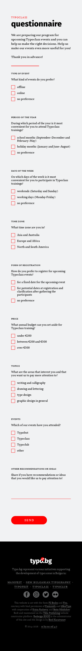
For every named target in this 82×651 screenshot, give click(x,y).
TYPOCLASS (19, 17)
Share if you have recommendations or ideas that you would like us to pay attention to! (38, 476)
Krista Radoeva (40, 609)
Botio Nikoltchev (61, 609)
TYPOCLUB (60, 586)
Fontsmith (50, 606)
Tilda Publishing (51, 613)
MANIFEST (15, 582)
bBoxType (66, 606)
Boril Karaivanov (57, 619)
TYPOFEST (21, 586)
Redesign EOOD (41, 616)
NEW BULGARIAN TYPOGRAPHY (48, 582)
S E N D (29, 520)
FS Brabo (53, 602)
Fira (65, 602)
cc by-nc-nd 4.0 (49, 626)
